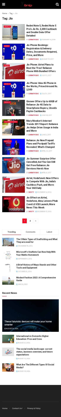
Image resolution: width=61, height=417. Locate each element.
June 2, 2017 (46, 135)
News (7, 46)
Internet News (11, 121)
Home (4, 13)
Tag (10, 13)
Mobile (7, 26)
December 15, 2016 (44, 211)
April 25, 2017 (46, 151)
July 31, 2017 (46, 75)
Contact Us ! (17, 408)
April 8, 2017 (46, 173)
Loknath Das (33, 39)
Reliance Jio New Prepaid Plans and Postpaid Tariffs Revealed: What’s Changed (40, 143)
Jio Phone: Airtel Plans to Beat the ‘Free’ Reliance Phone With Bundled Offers (41, 68)
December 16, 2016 (44, 192)
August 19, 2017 (47, 59)
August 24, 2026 (12, 328)
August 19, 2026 (24, 358)
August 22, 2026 (24, 343)
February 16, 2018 (48, 39)
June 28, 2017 (46, 115)
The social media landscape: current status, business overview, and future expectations (34, 352)
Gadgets (8, 141)
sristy (31, 192)
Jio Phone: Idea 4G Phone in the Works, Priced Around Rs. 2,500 (42, 86)
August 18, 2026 (24, 371)
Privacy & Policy (33, 408)
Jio (16, 13)
